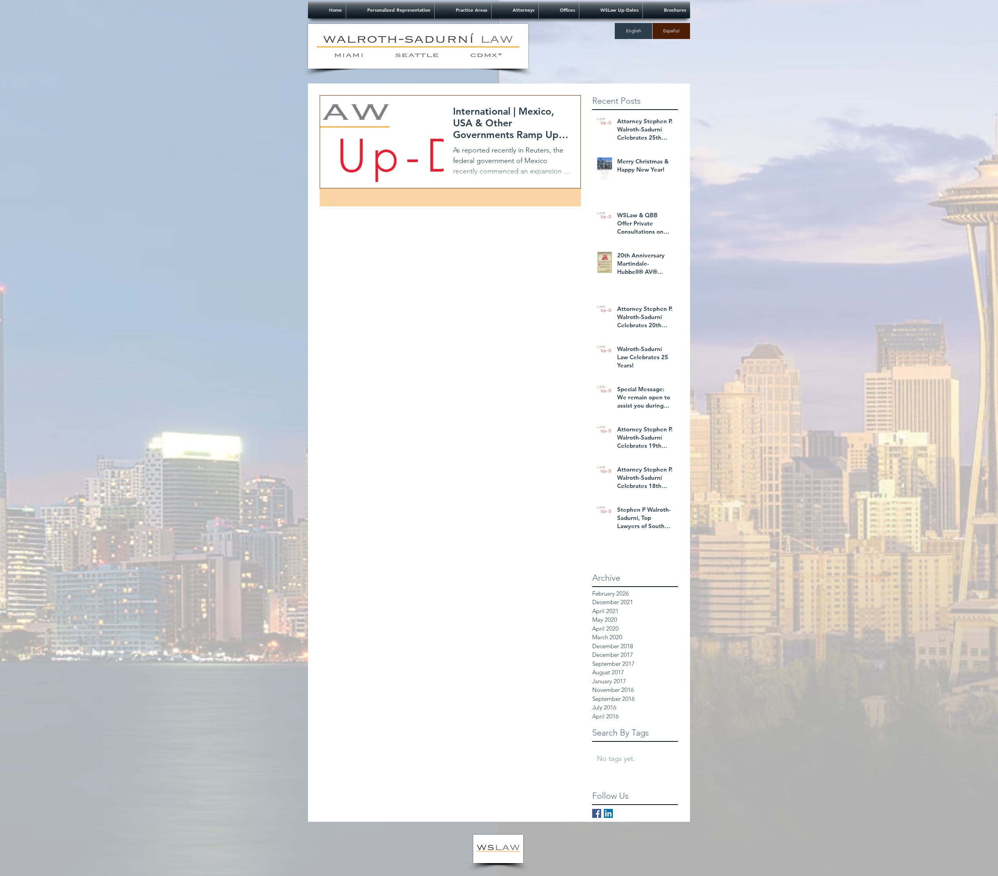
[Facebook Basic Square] (596, 813)
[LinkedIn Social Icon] (608, 813)
